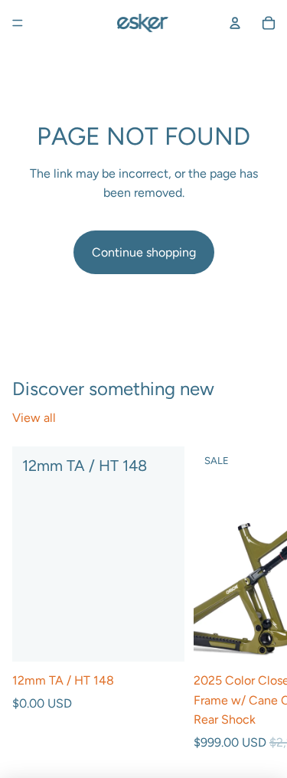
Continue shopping (144, 252)
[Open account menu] (235, 23)
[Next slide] (258, 599)
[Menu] (17, 23)
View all (34, 417)
